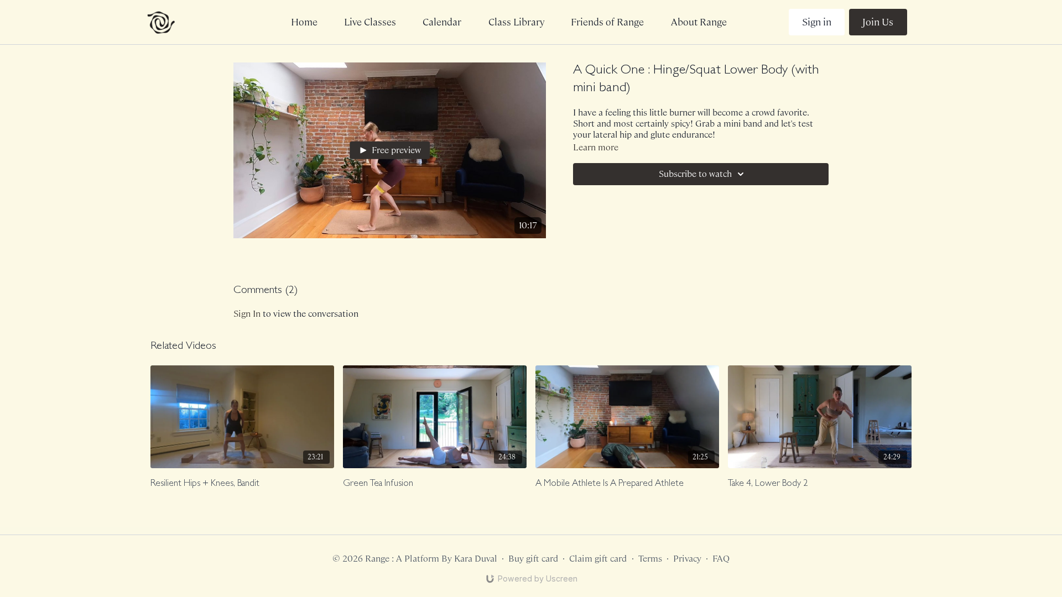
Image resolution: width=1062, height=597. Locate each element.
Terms (650, 558)
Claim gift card (598, 558)
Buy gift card (533, 558)
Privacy (687, 558)
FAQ (721, 558)
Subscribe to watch (695, 174)
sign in (247, 314)
